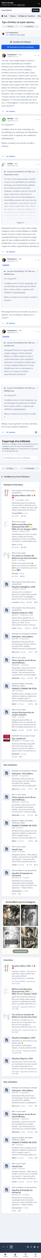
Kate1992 (15, 639)
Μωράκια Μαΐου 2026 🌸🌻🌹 (24, 496)
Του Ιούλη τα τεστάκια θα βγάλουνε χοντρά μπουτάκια (24, 556)
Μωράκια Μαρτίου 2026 (22, 612)
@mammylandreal (20, 951)
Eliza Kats (15, 573)
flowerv (14, 730)
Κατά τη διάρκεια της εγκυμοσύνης (24, 870)
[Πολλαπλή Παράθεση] (3, 111)
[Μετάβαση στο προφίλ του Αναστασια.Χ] (3, 34)
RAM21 (14, 704)
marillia (10, 164)
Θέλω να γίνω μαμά (17, 35)
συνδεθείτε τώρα (8, 449)
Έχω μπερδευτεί (19, 738)
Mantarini (15, 615)
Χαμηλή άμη (17, 849)
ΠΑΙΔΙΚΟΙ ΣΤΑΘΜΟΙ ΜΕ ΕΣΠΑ (24, 688)
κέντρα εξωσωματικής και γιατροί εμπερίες (23, 713)
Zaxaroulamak (16, 891)
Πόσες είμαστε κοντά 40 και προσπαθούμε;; (24, 661)
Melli (13, 691)
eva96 (14, 628)
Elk (13, 500)
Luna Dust (15, 589)
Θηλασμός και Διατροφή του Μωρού (24, 634)
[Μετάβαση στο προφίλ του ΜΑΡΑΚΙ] (4, 119)
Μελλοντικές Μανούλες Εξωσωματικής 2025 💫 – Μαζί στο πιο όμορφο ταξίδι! (24, 526)
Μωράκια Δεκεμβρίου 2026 (23, 587)
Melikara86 (15, 665)
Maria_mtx (15, 652)
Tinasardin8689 (17, 513)
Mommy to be (16, 878)
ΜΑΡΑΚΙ (10, 119)
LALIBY (14, 717)
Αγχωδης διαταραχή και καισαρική (22, 874)
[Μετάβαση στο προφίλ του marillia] (4, 164)
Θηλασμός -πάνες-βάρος (22, 636)
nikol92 (14, 560)
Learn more (4, 4)
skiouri (14, 544)
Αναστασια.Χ (13, 33)
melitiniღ (15, 531)
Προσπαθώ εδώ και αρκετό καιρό (23, 736)
